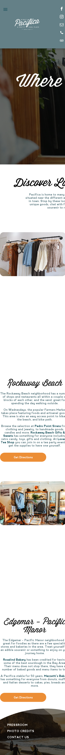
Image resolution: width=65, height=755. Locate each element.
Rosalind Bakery (14, 659)
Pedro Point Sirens (48, 426)
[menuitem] (28, 725)
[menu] (5, 9)
